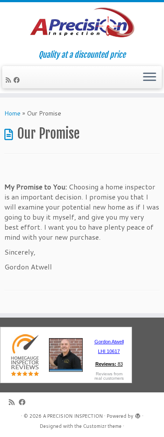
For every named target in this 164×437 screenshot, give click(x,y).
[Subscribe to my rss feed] (10, 80)
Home (12, 113)
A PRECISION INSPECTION (73, 416)
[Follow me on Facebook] (18, 80)
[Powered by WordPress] (138, 414)
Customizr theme (102, 426)
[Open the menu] (149, 77)
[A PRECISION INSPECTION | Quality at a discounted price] (82, 26)
